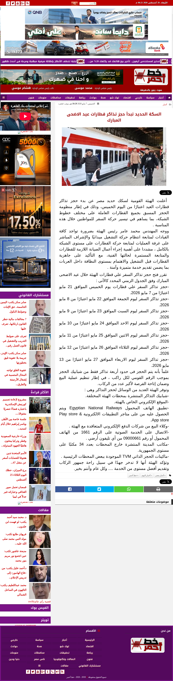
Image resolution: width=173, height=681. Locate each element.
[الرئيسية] (169, 97)
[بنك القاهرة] (25, 132)
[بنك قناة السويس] (25, 262)
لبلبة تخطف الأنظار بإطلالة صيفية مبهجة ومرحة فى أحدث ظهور (58, 61)
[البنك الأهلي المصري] (86, 32)
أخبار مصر (159, 475)
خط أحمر (133, 475)
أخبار (165, 104)
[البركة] (86, 48)
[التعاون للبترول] (25, 160)
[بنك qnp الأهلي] (86, 16)
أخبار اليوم (146, 475)
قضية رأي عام (43, 601)
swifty (31, 601)
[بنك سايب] (25, 211)
